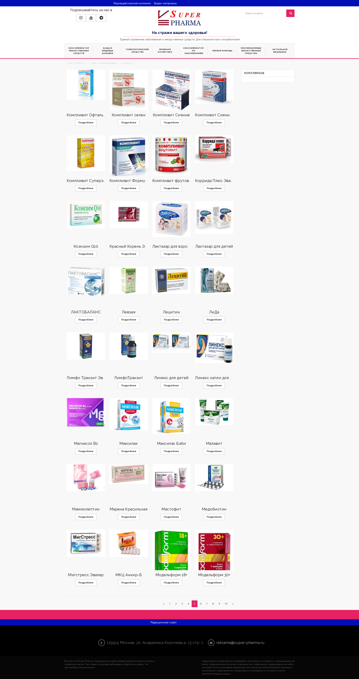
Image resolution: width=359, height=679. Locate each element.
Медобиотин (214, 509)
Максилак (128, 443)
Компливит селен (129, 115)
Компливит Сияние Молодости (225, 115)
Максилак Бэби (171, 443)
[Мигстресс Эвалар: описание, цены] (86, 543)
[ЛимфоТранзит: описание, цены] (129, 346)
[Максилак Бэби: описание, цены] (171, 416)
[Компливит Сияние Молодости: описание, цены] (214, 87)
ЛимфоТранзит (128, 378)
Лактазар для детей (214, 246)
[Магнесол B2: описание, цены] (86, 412)
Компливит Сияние (171, 115)
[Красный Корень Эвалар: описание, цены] (129, 214)
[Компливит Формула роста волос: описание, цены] (129, 156)
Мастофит (171, 509)
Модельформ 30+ (214, 575)
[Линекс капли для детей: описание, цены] (214, 347)
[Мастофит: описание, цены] (171, 477)
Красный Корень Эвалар (133, 246)
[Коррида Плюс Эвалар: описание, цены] (214, 149)
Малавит (214, 443)
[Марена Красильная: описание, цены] (129, 474)
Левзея (129, 312)
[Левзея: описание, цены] (129, 280)
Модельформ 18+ (171, 575)
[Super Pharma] (179, 17)
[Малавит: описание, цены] (214, 411)
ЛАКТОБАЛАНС (86, 312)
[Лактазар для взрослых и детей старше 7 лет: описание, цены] (171, 219)
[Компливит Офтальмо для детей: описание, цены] (86, 85)
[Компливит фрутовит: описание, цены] (171, 156)
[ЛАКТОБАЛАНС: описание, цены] (86, 282)
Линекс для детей (171, 378)
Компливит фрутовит (173, 180)
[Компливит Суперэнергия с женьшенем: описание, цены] (86, 153)
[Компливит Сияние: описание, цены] (171, 90)
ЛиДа (214, 312)
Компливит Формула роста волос (142, 180)
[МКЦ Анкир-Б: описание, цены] (129, 543)
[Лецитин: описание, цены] (171, 280)
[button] (81, 18)
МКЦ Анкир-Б (129, 575)
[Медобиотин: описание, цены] (214, 477)
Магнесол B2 (86, 443)
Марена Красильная (129, 509)
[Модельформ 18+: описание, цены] (171, 556)
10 (226, 603)
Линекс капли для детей (218, 378)
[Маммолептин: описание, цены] (86, 477)
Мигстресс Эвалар (86, 575)
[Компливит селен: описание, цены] (129, 90)
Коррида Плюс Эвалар (216, 180)
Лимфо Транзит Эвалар (89, 378)
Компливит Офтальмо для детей (98, 115)
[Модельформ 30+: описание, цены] (214, 556)
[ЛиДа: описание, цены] (214, 280)
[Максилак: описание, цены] (129, 414)
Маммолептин (86, 509)
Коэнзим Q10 (86, 246)
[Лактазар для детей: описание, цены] (214, 217)
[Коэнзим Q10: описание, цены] (86, 214)
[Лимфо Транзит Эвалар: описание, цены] (86, 346)
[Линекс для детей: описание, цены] (171, 342)
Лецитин (171, 312)
